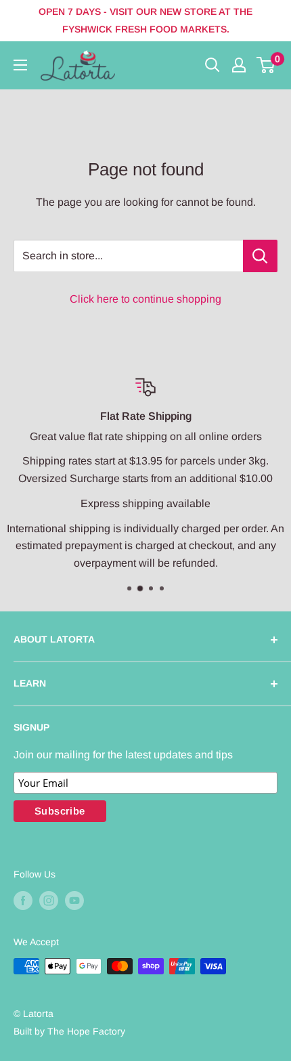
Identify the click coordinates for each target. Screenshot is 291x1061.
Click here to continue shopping (145, 299)
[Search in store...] (260, 256)
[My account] (239, 65)
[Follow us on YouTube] (74, 900)
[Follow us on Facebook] (23, 900)
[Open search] (212, 65)
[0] (266, 65)
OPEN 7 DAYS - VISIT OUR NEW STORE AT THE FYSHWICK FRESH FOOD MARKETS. (145, 20)
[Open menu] (20, 65)
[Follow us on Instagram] (48, 900)
